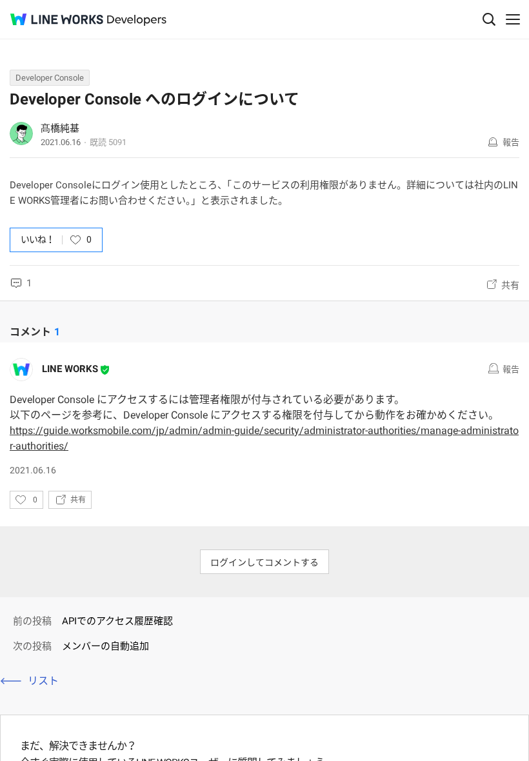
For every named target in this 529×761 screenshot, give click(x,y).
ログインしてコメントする (264, 562)
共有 (510, 285)
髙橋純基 (60, 128)
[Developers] (136, 20)
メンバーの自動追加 (105, 646)
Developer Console (49, 78)
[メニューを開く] (513, 19)
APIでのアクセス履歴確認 (117, 621)
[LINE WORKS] (56, 19)
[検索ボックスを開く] (489, 19)
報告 (511, 142)
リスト (43, 681)
